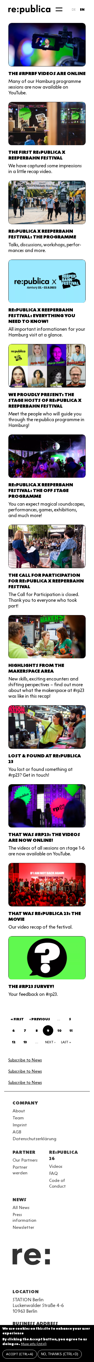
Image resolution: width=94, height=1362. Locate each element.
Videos (55, 1166)
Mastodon (44, 1279)
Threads (72, 1279)
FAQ (53, 1173)
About (19, 1110)
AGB (17, 1131)
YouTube (16, 1279)
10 (61, 1031)
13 (27, 1043)
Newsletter (23, 1227)
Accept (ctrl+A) (19, 1354)
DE (74, 9)
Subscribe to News (25, 1060)
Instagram (25, 1279)
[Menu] (59, 9)
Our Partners (25, 1160)
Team (18, 1117)
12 (15, 1043)
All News (21, 1207)
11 (72, 1031)
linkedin (53, 1279)
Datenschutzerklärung (34, 1138)
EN (82, 9)
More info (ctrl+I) (33, 1344)
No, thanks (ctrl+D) (59, 1354)
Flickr (63, 1279)
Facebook (81, 1279)
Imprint (20, 1124)
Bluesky (34, 1279)
